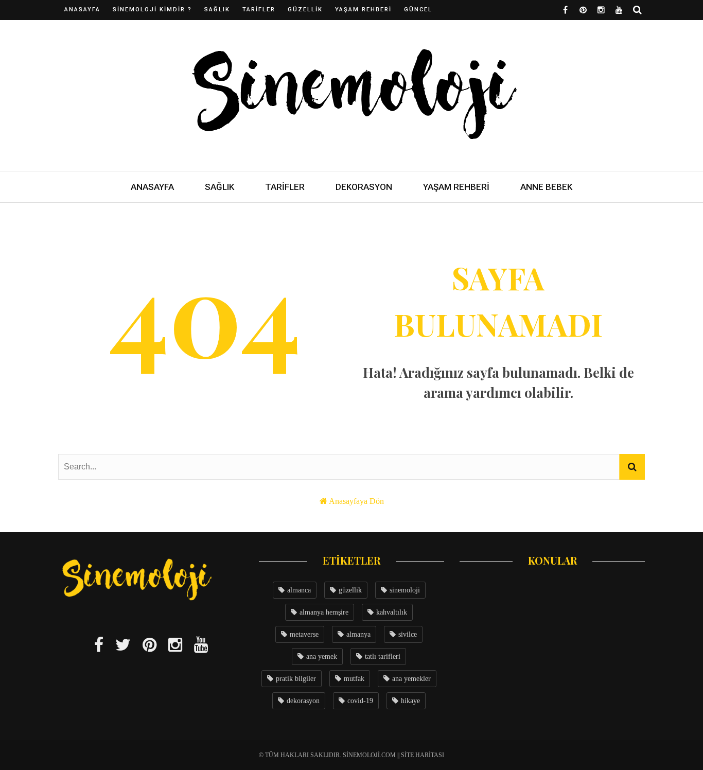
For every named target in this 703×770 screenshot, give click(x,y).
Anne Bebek (546, 187)
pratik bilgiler (296, 678)
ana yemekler (411, 678)
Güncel (418, 9)
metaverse (304, 634)
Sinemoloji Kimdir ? (152, 9)
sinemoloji (405, 590)
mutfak (354, 678)
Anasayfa (82, 9)
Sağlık (217, 9)
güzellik (350, 590)
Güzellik (305, 9)
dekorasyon (303, 701)
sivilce (407, 634)
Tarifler (258, 9)
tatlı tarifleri (382, 656)
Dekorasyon (364, 187)
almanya (358, 634)
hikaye (410, 701)
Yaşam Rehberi (363, 9)
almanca (299, 590)
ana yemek (321, 656)
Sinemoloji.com (369, 755)
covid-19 (360, 701)
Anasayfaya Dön (356, 501)
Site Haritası (422, 755)
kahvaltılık (391, 612)
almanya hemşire (324, 612)
